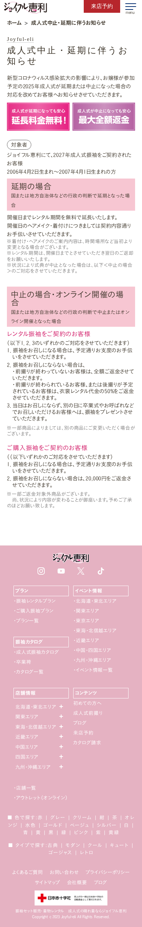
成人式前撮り (87, 713)
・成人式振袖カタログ (36, 652)
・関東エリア (86, 610)
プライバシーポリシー (108, 872)
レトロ (87, 852)
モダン (73, 845)
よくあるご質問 (27, 872)
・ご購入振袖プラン (33, 610)
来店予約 (83, 732)
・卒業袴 (22, 661)
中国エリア (26, 747)
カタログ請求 (87, 742)
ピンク (81, 832)
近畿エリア (26, 736)
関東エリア (26, 716)
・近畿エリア (86, 640)
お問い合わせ (64, 872)
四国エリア (26, 756)
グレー (58, 817)
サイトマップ (47, 882)
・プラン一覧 (26, 620)
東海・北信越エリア (35, 726)
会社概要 (77, 882)
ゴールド (53, 825)
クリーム (82, 817)
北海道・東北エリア (35, 706)
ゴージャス (60, 852)
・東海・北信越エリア (94, 630)
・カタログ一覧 (28, 671)
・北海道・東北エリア (94, 601)
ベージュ (80, 825)
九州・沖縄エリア (33, 767)
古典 (52, 845)
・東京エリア (86, 620)
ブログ (80, 722)
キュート (119, 845)
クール (95, 845)
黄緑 (114, 832)
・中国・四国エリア (92, 650)
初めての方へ (87, 703)
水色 (30, 825)
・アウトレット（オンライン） (40, 797)
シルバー (107, 825)
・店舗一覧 (24, 787)
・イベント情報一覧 (93, 670)
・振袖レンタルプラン (34, 601)
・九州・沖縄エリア (92, 660)
